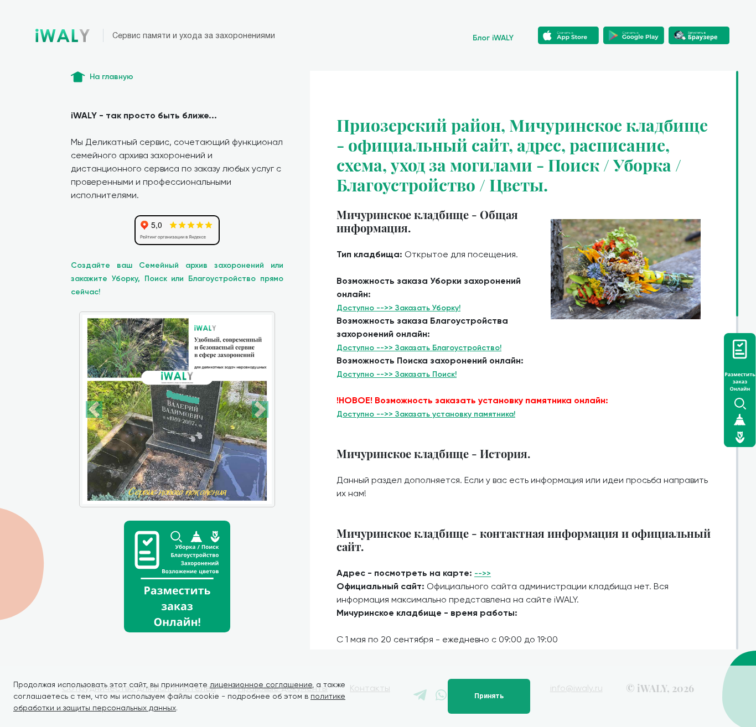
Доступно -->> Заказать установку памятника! (425, 414)
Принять (489, 696)
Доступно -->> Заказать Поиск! (396, 374)
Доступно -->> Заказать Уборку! (398, 308)
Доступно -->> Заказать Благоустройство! (418, 347)
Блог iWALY (493, 38)
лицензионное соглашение (261, 684)
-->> (482, 573)
